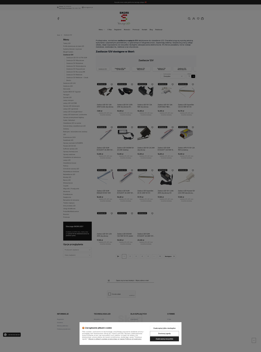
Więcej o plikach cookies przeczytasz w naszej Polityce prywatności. (115, 339)
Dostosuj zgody (164, 333)
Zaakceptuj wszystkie (164, 339)
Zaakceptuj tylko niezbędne (164, 328)
